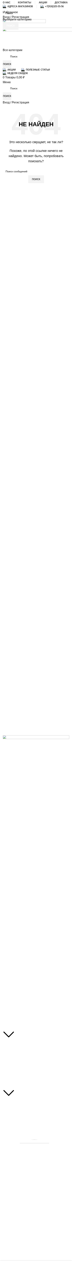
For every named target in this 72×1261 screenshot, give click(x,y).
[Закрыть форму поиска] (4, 4)
